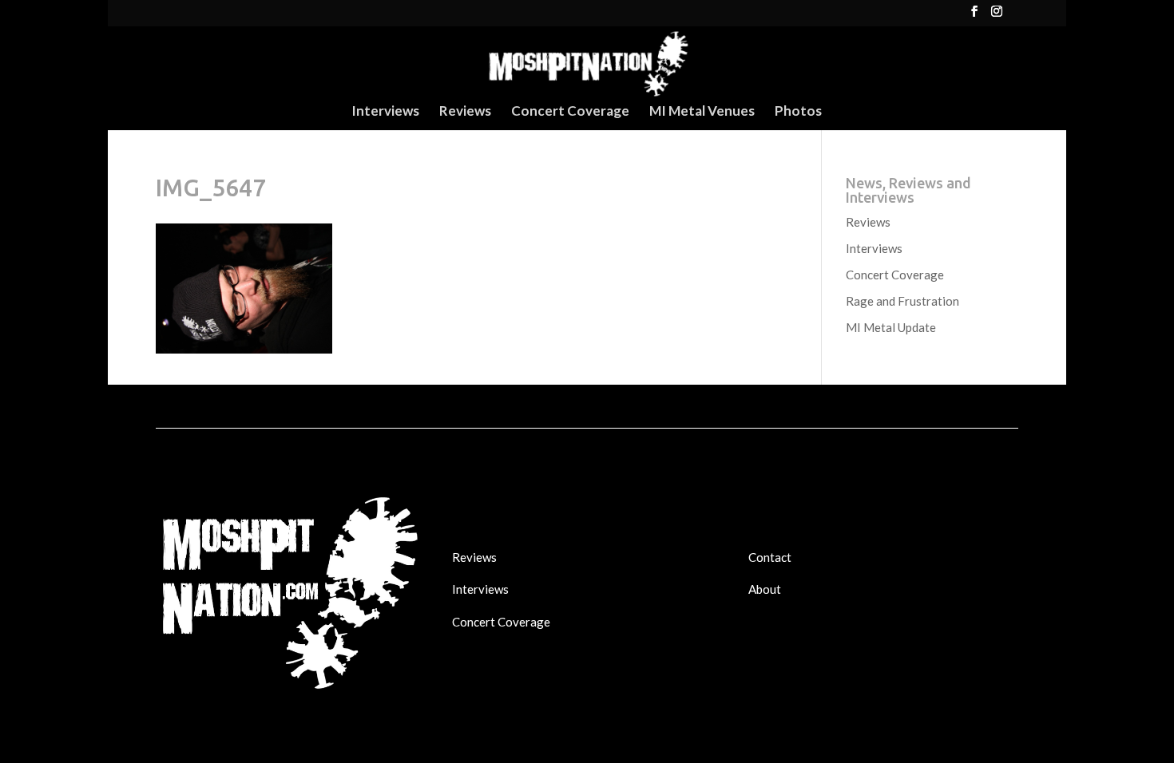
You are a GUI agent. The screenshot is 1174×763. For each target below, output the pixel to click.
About (764, 589)
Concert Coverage (570, 112)
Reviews (465, 112)
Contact (769, 557)
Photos (798, 112)
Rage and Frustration (902, 301)
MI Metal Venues (702, 112)
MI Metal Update (891, 327)
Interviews (385, 112)
